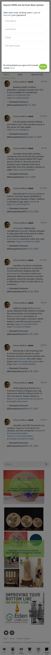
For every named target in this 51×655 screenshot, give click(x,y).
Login (35, 12)
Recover (7, 15)
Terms (12, 68)
